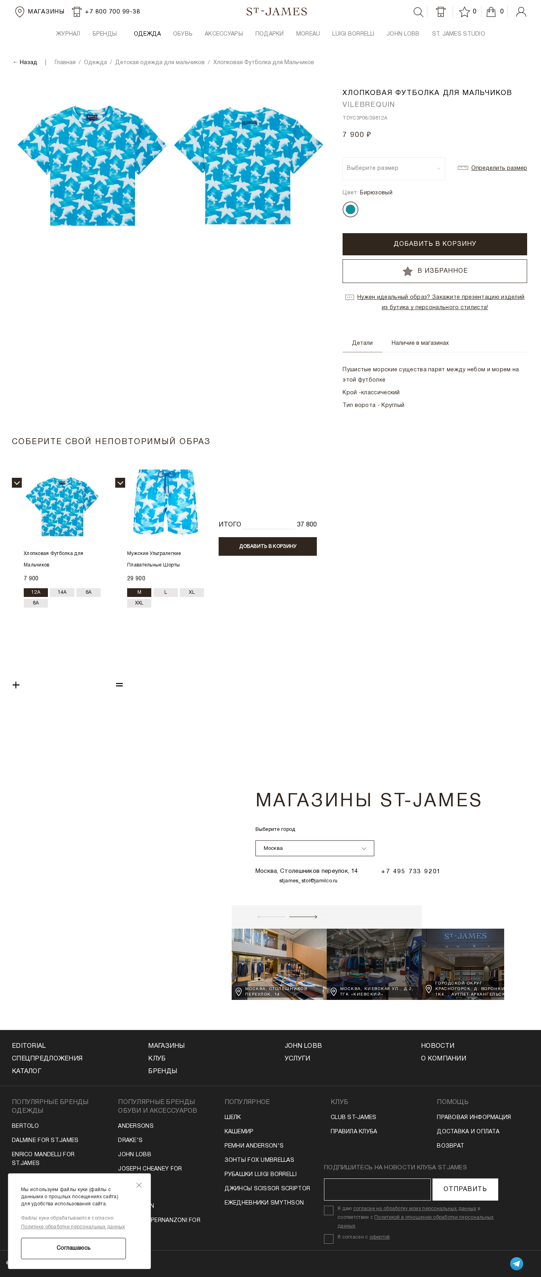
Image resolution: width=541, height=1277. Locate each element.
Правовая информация (474, 1117)
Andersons (136, 1126)
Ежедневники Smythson (264, 1203)
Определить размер (499, 168)
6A (89, 592)
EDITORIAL (29, 1046)
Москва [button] (273, 848)
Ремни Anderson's (254, 1146)
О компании (443, 1059)
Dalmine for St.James (45, 1140)
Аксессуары (224, 34)
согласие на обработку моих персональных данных (414, 1209)
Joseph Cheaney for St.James (150, 1173)
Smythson (134, 1192)
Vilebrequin (136, 1206)
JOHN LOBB (403, 34)
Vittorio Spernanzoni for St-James (159, 1225)
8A (36, 603)
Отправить (465, 1189)
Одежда (147, 34)
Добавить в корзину (435, 244)
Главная (65, 62)
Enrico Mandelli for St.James (43, 1159)
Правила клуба (354, 1131)
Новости (437, 1046)
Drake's (130, 1140)
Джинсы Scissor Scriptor (267, 1188)
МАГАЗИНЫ (166, 1046)
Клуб (157, 1059)
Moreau (308, 34)
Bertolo (25, 1126)
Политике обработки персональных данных (73, 1227)
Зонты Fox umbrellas (259, 1160)
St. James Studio (458, 34)
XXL (139, 603)
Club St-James (354, 1117)
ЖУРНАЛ (68, 34)
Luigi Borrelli (353, 34)
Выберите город (275, 829)
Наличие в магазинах (420, 343)
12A (35, 592)
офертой (380, 1237)
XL (192, 592)
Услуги (298, 1059)
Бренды (162, 1071)
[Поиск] (419, 12)
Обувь (182, 34)
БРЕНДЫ (105, 34)
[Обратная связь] (441, 12)
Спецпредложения (47, 1059)
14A (62, 592)
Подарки (269, 34)
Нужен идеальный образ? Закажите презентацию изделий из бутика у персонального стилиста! (440, 302)
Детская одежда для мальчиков (160, 62)
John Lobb (134, 1154)
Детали (362, 343)
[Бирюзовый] (350, 209)
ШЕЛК (233, 1117)
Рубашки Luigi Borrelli (261, 1174)
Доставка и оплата (468, 1131)
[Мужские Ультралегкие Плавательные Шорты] (165, 506)
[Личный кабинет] (521, 12)
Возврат (450, 1146)
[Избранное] (466, 12)
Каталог (26, 1071)
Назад (28, 62)
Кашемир (239, 1131)
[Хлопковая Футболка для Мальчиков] (62, 506)
